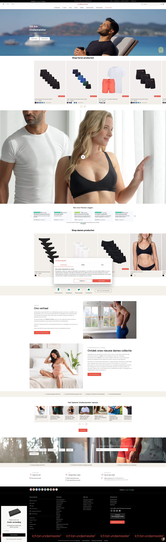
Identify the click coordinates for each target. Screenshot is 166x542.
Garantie (58, 516)
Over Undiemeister (60, 499)
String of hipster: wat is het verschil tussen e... (41, 417)
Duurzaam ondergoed (88, 499)
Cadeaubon (116, 1)
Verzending (58, 511)
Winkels (58, 509)
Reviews (58, 517)
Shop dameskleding (94, 374)
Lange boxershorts (87, 506)
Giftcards (32, 528)
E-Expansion (77, 540)
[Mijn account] (161, 4)
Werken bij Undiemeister (61, 527)
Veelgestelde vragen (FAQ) (62, 524)
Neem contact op (108, 478)
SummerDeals (108, 7)
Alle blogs (83, 430)
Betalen (58, 512)
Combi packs (34, 513)
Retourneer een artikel (36, 478)
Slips (32, 506)
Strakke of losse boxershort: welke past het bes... (55, 417)
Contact (58, 529)
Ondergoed (57, 7)
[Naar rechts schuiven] (84, 106)
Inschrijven (132, 449)
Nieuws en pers (59, 525)
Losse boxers (34, 508)
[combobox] (151, 4)
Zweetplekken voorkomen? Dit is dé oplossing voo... (129, 417)
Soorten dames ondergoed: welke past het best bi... (70, 417)
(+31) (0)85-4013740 (115, 508)
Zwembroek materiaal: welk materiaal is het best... (113, 418)
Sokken (82, 7)
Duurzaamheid (59, 503)
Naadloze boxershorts (88, 503)
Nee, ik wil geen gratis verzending (14, 539)
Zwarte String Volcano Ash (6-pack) (42, 271)
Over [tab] (102, 264)
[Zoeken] (142, 4)
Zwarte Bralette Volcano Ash (137, 271)
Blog (111, 1)
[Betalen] (44, 489)
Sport (70, 7)
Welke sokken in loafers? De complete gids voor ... (100, 417)
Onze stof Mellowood (61, 501)
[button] (163, 4)
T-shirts (64, 7)
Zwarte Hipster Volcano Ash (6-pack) (107, 271)
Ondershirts (32, 517)
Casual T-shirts (33, 520)
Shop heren (34, 38)
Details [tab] (83, 264)
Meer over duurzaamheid (103, 290)
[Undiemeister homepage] (83, 4)
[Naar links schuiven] (81, 106)
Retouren (58, 514)
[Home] (3, 4)
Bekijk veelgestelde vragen (73, 478)
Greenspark (59, 521)
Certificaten (59, 504)
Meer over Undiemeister (42, 332)
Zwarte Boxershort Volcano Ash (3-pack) (139, 99)
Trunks (32, 503)
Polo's (76, 7)
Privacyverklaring (86, 540)
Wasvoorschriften (60, 507)
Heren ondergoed (87, 509)
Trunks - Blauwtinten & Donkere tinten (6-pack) (77, 99)
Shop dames (45, 38)
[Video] (83, 157)
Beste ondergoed (87, 507)
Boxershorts (34, 500)
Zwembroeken (90, 7)
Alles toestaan (101, 280)
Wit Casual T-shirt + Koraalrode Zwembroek (108, 99)
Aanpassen (82, 280)
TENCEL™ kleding (87, 501)
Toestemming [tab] (63, 264)
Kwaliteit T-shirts (87, 504)
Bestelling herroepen (117, 522)
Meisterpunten (59, 519)
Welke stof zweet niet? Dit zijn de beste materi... (84, 417)
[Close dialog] (3, 507)
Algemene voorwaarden (97, 540)
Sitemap (106, 540)
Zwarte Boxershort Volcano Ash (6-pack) (43, 99)
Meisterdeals (99, 7)
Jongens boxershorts (36, 511)
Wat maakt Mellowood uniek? (73, 480)
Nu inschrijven (14, 535)
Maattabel (58, 506)
